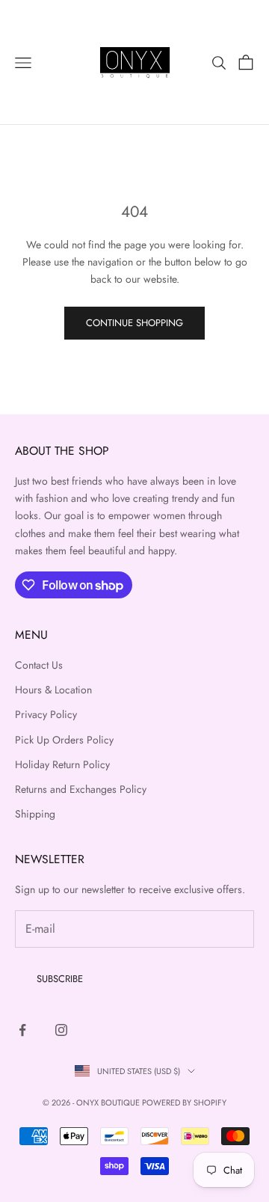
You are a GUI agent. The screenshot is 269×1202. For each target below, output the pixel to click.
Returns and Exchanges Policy (80, 789)
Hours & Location (53, 689)
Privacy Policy (46, 714)
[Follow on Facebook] (22, 1029)
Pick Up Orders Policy (64, 739)
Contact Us (39, 664)
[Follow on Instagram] (61, 1029)
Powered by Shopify (184, 1103)
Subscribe (60, 979)
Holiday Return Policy (62, 764)
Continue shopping (134, 323)
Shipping (35, 813)
